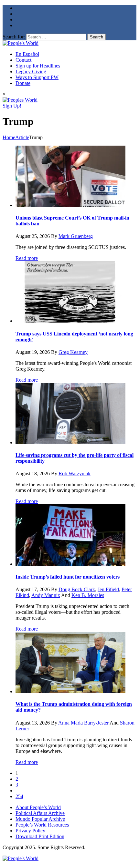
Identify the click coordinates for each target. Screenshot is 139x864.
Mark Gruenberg (76, 236)
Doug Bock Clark (77, 589)
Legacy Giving (31, 71)
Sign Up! (12, 105)
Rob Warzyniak (75, 473)
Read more (27, 258)
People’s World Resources (42, 825)
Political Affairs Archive (40, 813)
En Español (27, 54)
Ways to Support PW (37, 77)
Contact (23, 60)
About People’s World (38, 807)
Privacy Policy (30, 830)
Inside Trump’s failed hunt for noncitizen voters (68, 577)
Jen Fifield (108, 589)
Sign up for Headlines (38, 65)
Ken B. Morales (87, 595)
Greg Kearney (73, 352)
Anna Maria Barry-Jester (83, 722)
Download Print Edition (40, 836)
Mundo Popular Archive (40, 819)
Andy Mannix (45, 595)
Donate (23, 83)
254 (19, 796)
